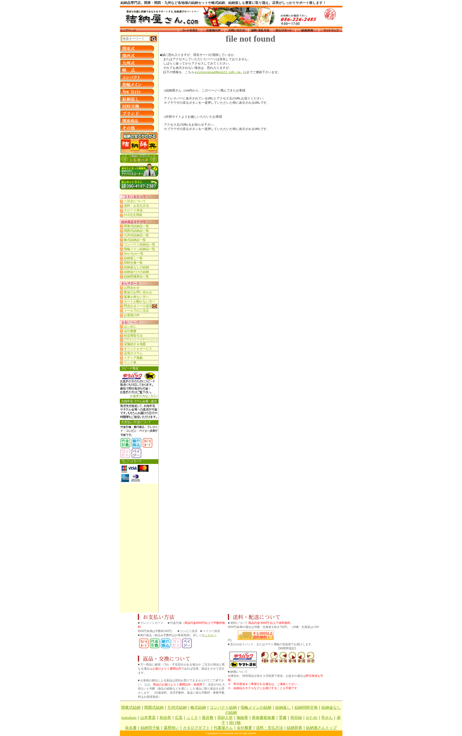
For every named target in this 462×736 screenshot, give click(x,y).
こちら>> (211, 635)
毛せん (327, 718)
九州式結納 (177, 707)
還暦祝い (171, 728)
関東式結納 (131, 707)
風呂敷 (207, 718)
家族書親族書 (263, 718)
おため (311, 718)
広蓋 (179, 718)
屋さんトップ (325, 728)
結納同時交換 (306, 707)
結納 (310, 728)
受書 (283, 718)
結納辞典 (294, 728)
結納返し (283, 707)
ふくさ (192, 718)
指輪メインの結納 (256, 707)
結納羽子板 (150, 728)
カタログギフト (196, 728)
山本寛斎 (148, 718)
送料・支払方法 (269, 728)
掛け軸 (235, 723)
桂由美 (165, 718)
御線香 (242, 718)
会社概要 (244, 728)
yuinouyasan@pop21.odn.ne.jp (220, 72)
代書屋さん (223, 728)
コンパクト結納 (223, 707)
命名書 (131, 728)
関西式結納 (154, 707)
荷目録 (296, 718)
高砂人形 (225, 718)
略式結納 (198, 707)
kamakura (129, 718)
